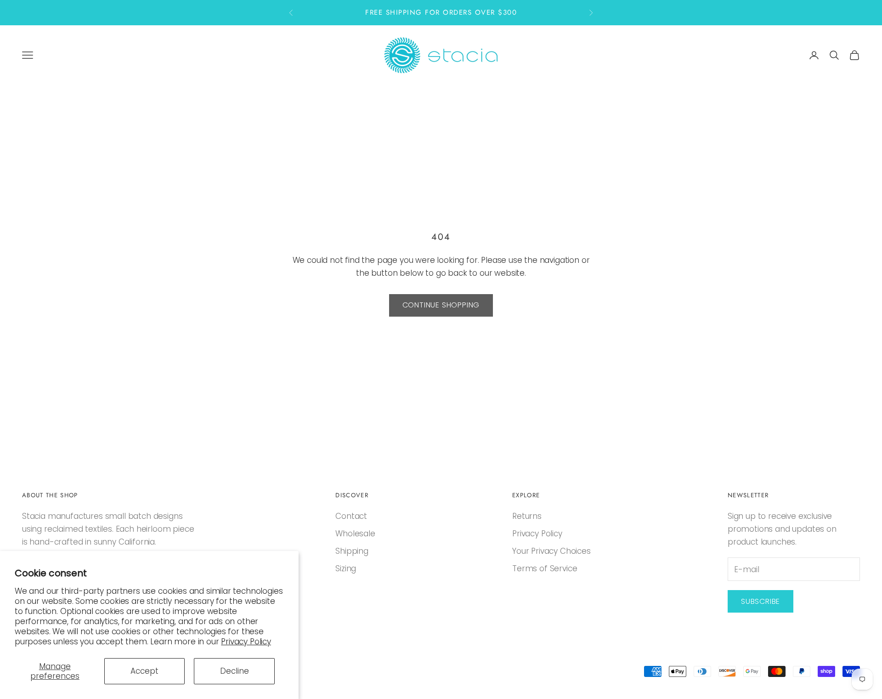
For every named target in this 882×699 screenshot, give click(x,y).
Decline (234, 670)
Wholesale (355, 533)
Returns (527, 516)
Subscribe (760, 601)
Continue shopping (441, 305)
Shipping (351, 551)
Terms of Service (544, 568)
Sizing (345, 568)
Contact (351, 516)
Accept (144, 670)
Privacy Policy (246, 641)
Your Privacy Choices (551, 551)
